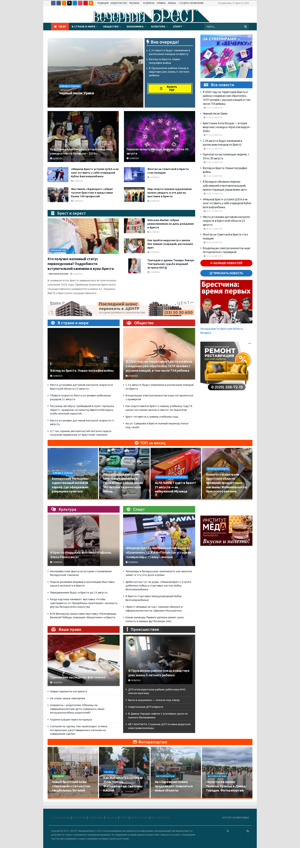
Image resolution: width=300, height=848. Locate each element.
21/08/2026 (154, 252)
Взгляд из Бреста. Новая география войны (82, 370)
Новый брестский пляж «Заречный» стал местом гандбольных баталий (71, 786)
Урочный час (58, 250)
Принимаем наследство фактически (77, 677)
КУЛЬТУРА (158, 26)
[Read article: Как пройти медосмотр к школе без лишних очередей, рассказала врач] (134, 245)
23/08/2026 (91, 100)
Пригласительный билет (171, 477)
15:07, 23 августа (214, 108)
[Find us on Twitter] (69, 3)
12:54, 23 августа (214, 149)
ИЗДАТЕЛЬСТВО (119, 3)
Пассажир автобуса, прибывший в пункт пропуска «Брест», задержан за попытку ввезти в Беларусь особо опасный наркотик (82, 410)
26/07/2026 (59, 797)
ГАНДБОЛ (58, 776)
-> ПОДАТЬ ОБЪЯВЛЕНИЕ (191, 3)
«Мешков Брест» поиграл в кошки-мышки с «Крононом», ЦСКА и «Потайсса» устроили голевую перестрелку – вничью (158, 552)
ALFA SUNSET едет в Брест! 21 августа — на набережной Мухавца (175, 487)
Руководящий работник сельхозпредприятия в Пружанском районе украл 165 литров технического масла (123, 483)
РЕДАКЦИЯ (103, 3)
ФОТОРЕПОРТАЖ (165, 776)
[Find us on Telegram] (75, 3)
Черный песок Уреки (76, 93)
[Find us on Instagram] (80, 3)
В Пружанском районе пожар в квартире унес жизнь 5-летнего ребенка (169, 72)
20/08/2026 (135, 680)
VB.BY (62, 26)
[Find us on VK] (58, 3)
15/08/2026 (110, 498)
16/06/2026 (57, 682)
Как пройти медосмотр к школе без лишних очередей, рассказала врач (170, 244)
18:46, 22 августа (214, 242)
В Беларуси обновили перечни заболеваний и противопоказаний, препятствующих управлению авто (225, 185)
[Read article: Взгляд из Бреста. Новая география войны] (84, 354)
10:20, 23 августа (214, 194)
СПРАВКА (161, 3)
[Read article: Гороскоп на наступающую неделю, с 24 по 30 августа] (159, 136)
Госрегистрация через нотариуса (71, 719)
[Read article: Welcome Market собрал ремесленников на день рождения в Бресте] (134, 225)
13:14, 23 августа (214, 135)
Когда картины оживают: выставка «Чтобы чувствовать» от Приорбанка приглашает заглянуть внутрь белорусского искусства (83, 603)
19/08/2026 (213, 498)
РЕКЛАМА (134, 3)
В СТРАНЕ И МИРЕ (83, 26)
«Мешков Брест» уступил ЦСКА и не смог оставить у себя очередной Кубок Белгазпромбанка (95, 173)
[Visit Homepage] (150, 14)
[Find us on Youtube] (85, 3)
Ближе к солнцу (70, 86)
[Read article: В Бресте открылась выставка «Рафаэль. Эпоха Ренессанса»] (84, 540)
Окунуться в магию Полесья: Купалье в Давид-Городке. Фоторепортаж (226, 786)
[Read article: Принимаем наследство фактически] (84, 660)
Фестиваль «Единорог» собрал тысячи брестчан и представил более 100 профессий (92, 192)
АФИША (172, 3)
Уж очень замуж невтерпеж (67, 698)
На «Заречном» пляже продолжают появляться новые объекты (174, 786)
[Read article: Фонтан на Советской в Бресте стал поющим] (134, 174)
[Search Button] (246, 26)
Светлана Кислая (58, 274)
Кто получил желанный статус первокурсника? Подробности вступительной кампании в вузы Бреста (81, 264)
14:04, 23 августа (214, 117)
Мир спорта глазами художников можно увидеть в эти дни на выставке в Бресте (169, 192)
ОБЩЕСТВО (111, 26)
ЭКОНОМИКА (135, 26)
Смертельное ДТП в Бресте (145, 706)
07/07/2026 (213, 797)
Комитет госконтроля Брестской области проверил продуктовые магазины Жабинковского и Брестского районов (226, 483)
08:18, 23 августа (214, 229)
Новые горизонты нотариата (68, 691)
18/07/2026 (162, 797)
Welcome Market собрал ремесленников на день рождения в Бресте (170, 224)
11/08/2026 (57, 562)
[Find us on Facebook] (53, 3)
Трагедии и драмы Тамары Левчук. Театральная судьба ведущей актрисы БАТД (171, 264)
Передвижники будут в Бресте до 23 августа (78, 592)
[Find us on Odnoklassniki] (64, 3)
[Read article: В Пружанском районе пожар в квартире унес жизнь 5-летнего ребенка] (159, 660)
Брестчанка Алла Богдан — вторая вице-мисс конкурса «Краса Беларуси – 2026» (227, 127)
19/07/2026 (110, 797)
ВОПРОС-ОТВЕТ (139, 817)
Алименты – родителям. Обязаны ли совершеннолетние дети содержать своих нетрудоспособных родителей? (77, 709)
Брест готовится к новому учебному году (152, 416)
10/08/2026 (59, 498)
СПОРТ (177, 26)
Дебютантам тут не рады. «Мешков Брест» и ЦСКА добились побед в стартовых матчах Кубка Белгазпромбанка (158, 585)
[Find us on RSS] (91, 3)
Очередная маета (218, 469)
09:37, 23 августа (214, 211)
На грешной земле (116, 469)
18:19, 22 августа (214, 256)
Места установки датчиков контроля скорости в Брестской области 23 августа (226, 220)
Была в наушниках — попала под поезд (154, 700)
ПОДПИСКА (149, 3)
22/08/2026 (154, 177)
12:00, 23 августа (214, 162)
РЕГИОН (109, 772)
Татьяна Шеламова (71, 100)
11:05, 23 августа (214, 176)
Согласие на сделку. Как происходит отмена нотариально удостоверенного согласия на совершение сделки (78, 730)
